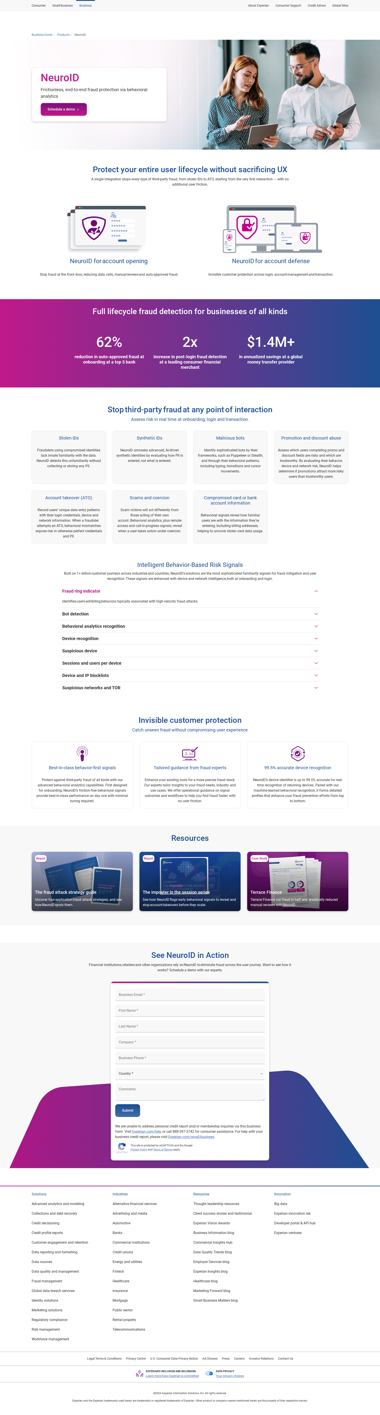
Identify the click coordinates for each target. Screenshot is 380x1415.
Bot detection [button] (75, 614)
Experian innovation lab (292, 1213)
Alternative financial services (135, 1204)
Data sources (42, 1262)
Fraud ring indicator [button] (81, 591)
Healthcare (121, 1281)
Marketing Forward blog (211, 1291)
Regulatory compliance (49, 1320)
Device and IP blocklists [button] (85, 675)
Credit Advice (317, 5)
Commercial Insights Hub (212, 1242)
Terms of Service (163, 1149)
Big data (280, 1204)
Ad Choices (209, 1358)
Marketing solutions (47, 1310)
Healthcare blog (205, 1281)
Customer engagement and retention (60, 1242)
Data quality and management (55, 1271)
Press (226, 1358)
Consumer (39, 5)
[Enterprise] (53, 20)
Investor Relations (261, 1358)
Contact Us (285, 1358)
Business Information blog (213, 1233)
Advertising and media (130, 1213)
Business (85, 5)
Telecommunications (129, 1329)
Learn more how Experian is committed (172, 1376)
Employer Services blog (211, 1262)
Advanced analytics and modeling (58, 1204)
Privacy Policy (139, 1149)
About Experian (258, 5)
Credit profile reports (47, 1233)
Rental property (124, 1320)
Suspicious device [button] (79, 650)
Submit (127, 1110)
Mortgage (120, 1300)
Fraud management (47, 1281)
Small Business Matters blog (215, 1300)
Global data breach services (53, 1291)
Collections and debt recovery (54, 1213)
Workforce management (50, 1339)
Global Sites (340, 5)
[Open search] (344, 20)
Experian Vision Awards (211, 1223)
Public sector (123, 1310)
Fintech (118, 1271)
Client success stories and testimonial (222, 1213)
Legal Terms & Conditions (104, 1358)
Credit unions (123, 1252)
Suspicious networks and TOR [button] (91, 687)
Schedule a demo (61, 109)
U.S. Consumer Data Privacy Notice (174, 1358)
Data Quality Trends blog (212, 1252)
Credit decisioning (45, 1223)
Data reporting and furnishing (54, 1252)
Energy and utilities (127, 1262)
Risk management (46, 1329)
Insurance (120, 1291)
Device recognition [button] (80, 638)
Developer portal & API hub (295, 1223)
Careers (239, 1358)
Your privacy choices (230, 1376)
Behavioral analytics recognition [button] (93, 626)
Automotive (121, 1223)
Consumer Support (288, 5)
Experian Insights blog (210, 1271)
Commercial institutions (131, 1242)
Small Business (62, 5)
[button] (291, 20)
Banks (117, 1233)
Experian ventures (288, 1233)
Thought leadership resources (216, 1204)
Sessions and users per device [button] (91, 663)
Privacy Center (136, 1358)
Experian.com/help (146, 1131)
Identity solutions (45, 1300)
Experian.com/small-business (191, 1137)
